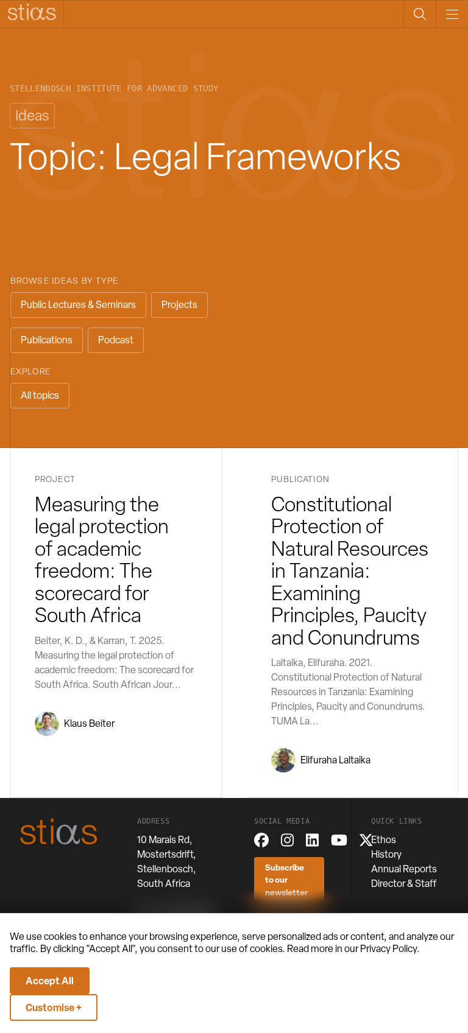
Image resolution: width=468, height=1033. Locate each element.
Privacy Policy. (390, 948)
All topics (40, 395)
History (386, 854)
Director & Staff (404, 883)
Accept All (50, 980)
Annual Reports (404, 869)
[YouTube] (339, 840)
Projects (179, 304)
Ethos (383, 839)
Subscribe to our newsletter (286, 879)
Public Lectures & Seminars (78, 304)
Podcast (115, 340)
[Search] (419, 14)
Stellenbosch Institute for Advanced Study (114, 88)
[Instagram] (287, 840)
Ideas (32, 115)
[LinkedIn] (312, 840)
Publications (47, 340)
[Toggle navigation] (452, 14)
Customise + (54, 1007)
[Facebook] (261, 840)
